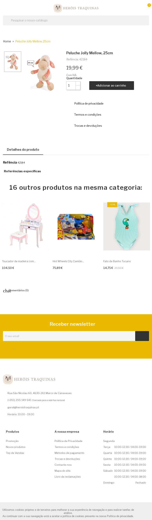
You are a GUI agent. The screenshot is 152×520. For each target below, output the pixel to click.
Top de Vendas (15, 452)
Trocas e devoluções (67, 458)
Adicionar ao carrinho (111, 85)
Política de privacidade (120, 516)
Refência (10, 162)
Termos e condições (67, 447)
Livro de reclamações (68, 476)
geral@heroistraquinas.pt (23, 407)
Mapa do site (62, 470)
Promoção (12, 441)
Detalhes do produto (23, 149)
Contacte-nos (63, 464)
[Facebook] (13, 348)
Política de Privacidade (69, 441)
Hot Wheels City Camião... (68, 261)
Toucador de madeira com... (19, 261)
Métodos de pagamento (69, 452)
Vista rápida (42, 248)
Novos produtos (16, 447)
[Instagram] (20, 348)
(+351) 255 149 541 (19, 400)
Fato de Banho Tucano (117, 261)
